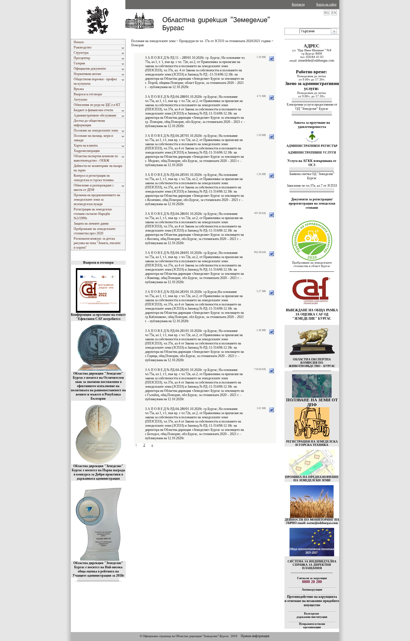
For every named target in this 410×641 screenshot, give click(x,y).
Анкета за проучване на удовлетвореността (312, 125)
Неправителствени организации (312, 625)
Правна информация (255, 636)
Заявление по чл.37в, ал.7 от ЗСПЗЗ (312, 186)
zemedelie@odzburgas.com (316, 60)
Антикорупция (312, 589)
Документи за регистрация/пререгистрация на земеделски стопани (312, 203)
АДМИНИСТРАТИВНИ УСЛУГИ (312, 152)
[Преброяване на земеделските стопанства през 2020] (312, 260)
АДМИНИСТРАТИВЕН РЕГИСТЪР (311, 145)
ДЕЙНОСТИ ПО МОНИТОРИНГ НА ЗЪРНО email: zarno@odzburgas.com (312, 521)
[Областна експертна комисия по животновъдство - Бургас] (312, 356)
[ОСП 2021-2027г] (312, 555)
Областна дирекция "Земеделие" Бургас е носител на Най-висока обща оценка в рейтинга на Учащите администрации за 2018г (98, 569)
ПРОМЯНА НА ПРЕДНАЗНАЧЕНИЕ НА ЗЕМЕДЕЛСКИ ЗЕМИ (312, 478)
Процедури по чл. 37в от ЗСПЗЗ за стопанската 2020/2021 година (225, 41)
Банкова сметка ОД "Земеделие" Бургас (312, 176)
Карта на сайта (326, 4)
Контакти (298, 4)
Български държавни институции (311, 615)
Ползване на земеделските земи (153, 41)
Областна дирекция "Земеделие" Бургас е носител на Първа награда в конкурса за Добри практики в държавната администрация (98, 472)
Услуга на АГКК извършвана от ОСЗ (311, 163)
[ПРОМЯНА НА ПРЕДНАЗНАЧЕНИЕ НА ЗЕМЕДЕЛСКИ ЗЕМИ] (312, 474)
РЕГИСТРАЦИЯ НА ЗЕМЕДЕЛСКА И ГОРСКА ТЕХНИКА (312, 443)
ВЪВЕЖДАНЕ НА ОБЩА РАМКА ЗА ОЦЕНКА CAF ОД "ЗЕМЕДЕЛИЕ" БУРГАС (312, 314)
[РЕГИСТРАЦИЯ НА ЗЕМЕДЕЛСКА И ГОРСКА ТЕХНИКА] (311, 439)
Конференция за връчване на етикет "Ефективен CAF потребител (98, 317)
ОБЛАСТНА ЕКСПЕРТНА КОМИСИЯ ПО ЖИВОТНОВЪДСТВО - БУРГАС (312, 363)
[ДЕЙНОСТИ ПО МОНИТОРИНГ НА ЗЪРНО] (311, 501)
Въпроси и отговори (98, 262)
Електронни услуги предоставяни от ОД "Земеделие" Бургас (312, 107)
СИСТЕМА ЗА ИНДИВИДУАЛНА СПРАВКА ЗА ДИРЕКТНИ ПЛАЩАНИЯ (312, 565)
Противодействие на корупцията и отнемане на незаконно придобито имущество (311, 601)
